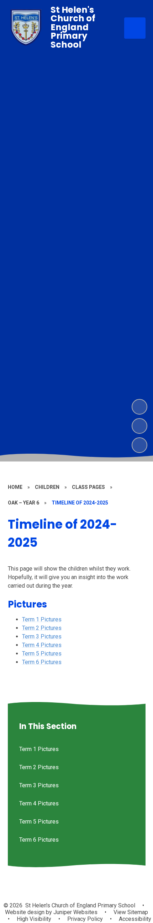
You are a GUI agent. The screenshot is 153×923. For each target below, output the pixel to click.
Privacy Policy (85, 919)
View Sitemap (131, 912)
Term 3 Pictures (42, 636)
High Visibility (34, 919)
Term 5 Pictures (42, 653)
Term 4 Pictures (42, 645)
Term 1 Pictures (42, 619)
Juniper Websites (74, 912)
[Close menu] (135, 28)
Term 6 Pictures (42, 662)
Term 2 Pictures (42, 628)
